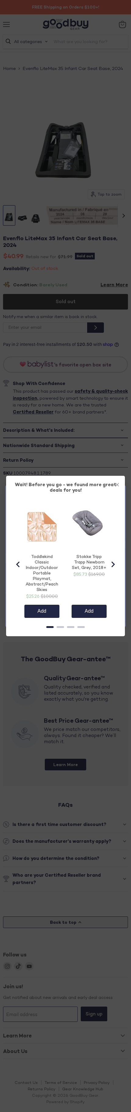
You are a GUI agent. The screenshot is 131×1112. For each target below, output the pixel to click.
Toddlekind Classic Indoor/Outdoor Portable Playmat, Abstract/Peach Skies (42, 573)
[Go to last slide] (18, 564)
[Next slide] (113, 564)
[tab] (50, 627)
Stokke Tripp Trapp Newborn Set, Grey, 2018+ (89, 562)
